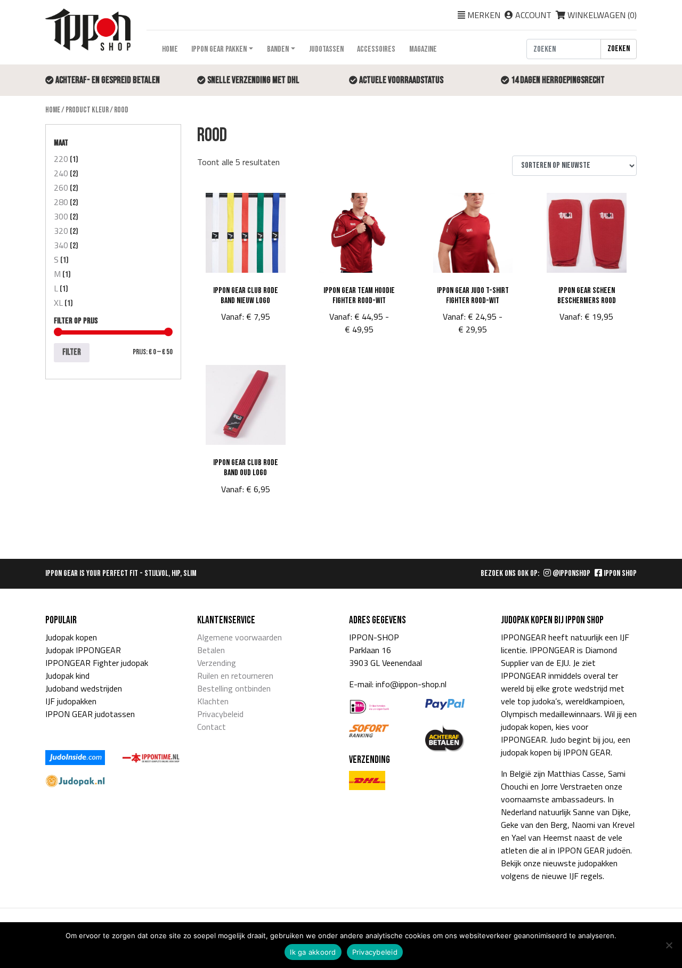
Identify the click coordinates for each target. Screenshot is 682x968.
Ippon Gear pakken (219, 49)
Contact (211, 726)
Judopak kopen (71, 637)
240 (61, 173)
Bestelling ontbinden (234, 688)
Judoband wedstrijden (83, 688)
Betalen (211, 650)
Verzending (216, 662)
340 (61, 245)
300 (61, 216)
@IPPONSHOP (570, 573)
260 (61, 187)
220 (61, 158)
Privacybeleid (220, 713)
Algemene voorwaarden (239, 637)
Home (170, 49)
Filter (71, 352)
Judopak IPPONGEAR (83, 650)
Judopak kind (67, 675)
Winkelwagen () (601, 15)
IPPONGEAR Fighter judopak (96, 662)
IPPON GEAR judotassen (90, 713)
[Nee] (668, 945)
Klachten (213, 701)
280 (61, 202)
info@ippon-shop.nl (411, 684)
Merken (483, 15)
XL (58, 302)
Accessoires (376, 49)
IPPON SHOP (619, 573)
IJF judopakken (70, 701)
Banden (278, 49)
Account (533, 15)
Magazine (423, 49)
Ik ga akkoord (313, 952)
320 (61, 230)
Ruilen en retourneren (235, 675)
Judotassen (326, 49)
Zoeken (618, 49)
